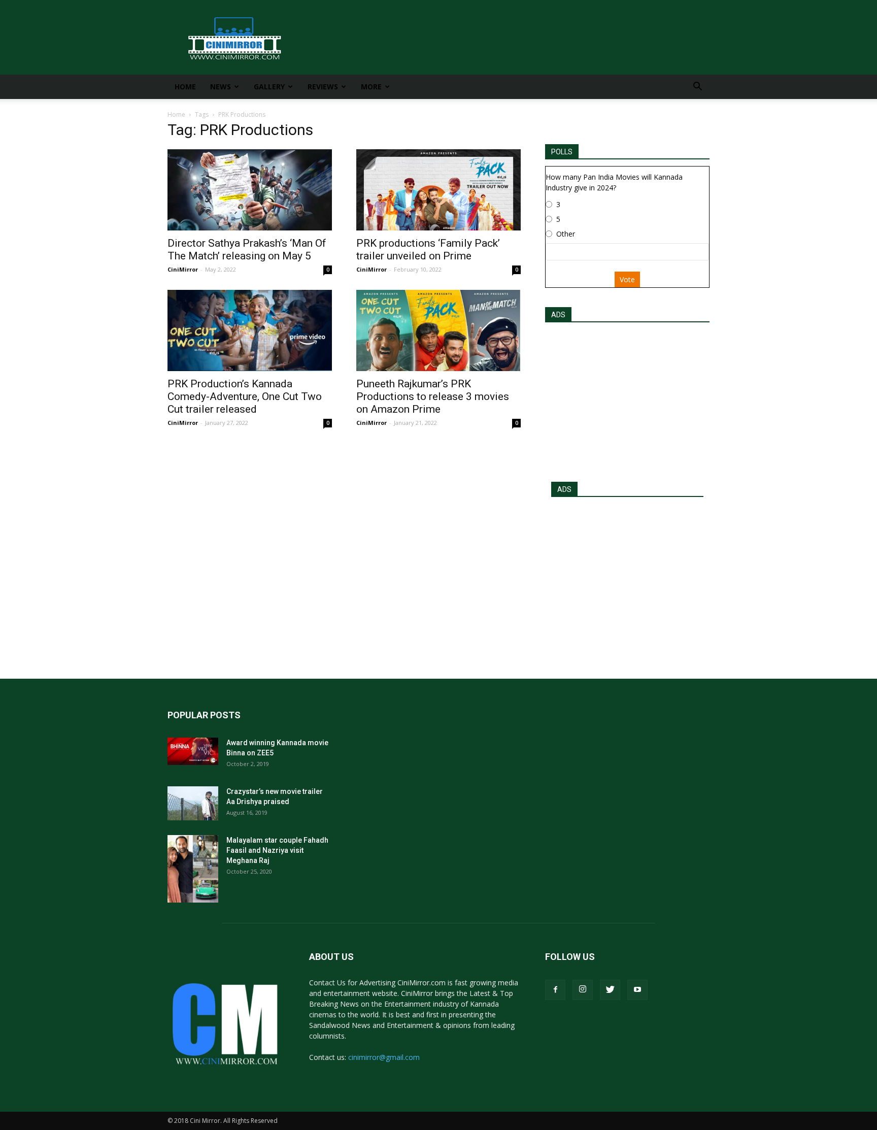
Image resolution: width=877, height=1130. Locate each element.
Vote (627, 279)
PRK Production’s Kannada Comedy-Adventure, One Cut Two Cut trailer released (244, 396)
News (220, 86)
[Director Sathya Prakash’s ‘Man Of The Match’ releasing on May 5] (249, 189)
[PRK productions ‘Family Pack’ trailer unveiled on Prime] (438, 189)
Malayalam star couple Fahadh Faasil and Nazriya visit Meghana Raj (277, 850)
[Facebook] (555, 990)
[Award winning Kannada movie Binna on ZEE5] (192, 751)
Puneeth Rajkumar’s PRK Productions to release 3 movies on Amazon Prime (432, 396)
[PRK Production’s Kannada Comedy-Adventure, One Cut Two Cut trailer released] (249, 330)
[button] (697, 87)
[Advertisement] (627, 399)
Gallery (269, 86)
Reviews (323, 86)
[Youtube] (637, 990)
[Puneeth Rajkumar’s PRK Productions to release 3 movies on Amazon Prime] (438, 330)
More (371, 86)
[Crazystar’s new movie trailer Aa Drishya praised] (192, 803)
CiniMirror (182, 269)
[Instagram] (582, 990)
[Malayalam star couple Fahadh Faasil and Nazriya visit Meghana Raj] (192, 869)
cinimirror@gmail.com (384, 1057)
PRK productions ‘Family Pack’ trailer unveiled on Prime (428, 249)
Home (185, 86)
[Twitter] (610, 990)
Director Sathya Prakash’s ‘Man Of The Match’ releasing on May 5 (246, 249)
